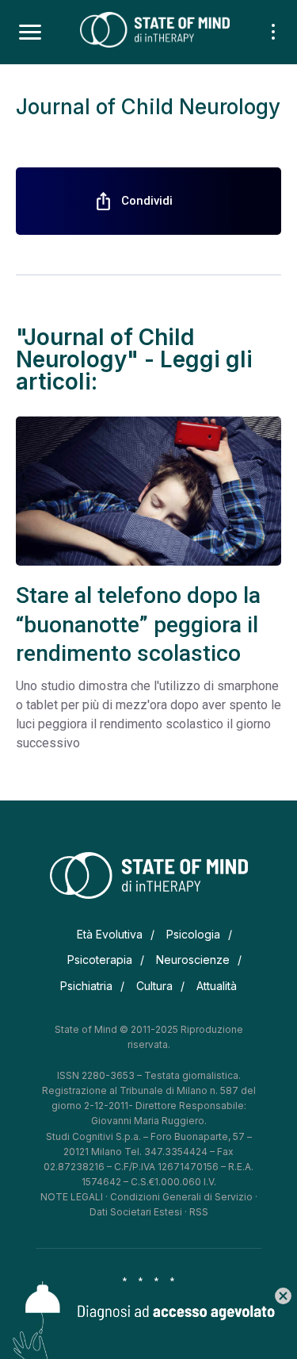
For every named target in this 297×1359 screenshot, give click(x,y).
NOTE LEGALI (71, 1197)
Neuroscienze (193, 959)
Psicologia (193, 934)
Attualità (216, 985)
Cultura (154, 985)
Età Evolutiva (110, 934)
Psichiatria (86, 985)
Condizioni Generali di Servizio (181, 1197)
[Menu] (30, 32)
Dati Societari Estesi (135, 1212)
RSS (198, 1212)
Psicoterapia (99, 959)
